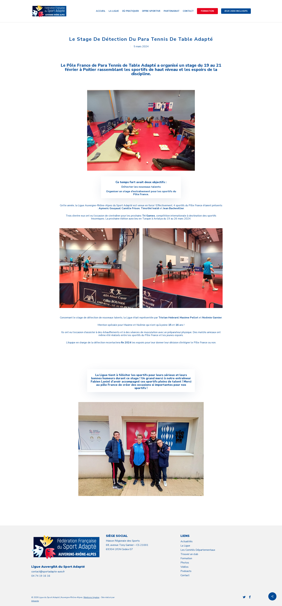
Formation (186, 558)
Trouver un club (189, 554)
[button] (141, 358)
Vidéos (184, 566)
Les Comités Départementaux (197, 549)
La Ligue (185, 545)
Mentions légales (91, 597)
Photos (184, 562)
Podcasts (185, 571)
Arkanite (35, 601)
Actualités (186, 541)
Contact (184, 575)
